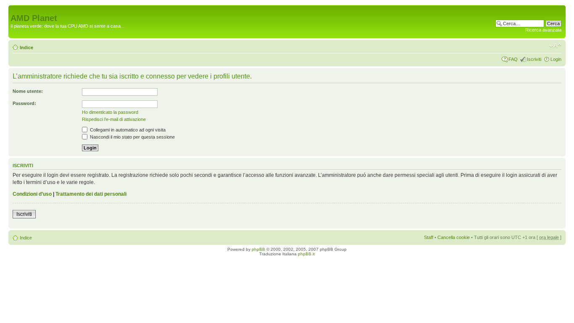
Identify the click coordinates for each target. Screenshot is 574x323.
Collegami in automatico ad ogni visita (127, 129)
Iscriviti (534, 59)
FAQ (513, 59)
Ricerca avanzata (543, 29)
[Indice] (15, 9)
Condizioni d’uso (32, 194)
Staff (428, 237)
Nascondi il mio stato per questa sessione (132, 136)
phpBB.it (306, 254)
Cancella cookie (453, 237)
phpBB (258, 249)
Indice (26, 47)
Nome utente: (28, 91)
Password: (24, 103)
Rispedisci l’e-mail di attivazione (114, 119)
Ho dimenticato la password (110, 112)
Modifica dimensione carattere (555, 46)
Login (555, 59)
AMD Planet (34, 18)
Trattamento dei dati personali (90, 194)
